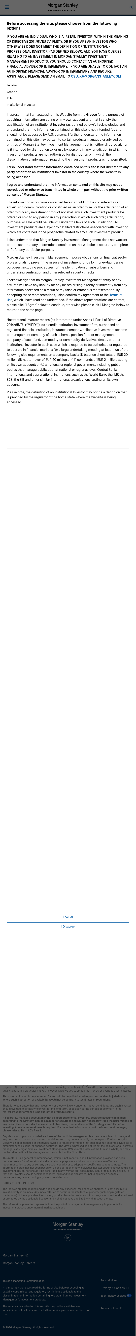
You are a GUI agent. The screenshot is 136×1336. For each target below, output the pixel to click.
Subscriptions (109, 1280)
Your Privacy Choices (114, 1295)
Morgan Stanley (13, 1255)
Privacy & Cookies (113, 1288)
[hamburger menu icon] (7, 7)
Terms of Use (109, 1308)
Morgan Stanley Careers (19, 1263)
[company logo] (62, 7)
